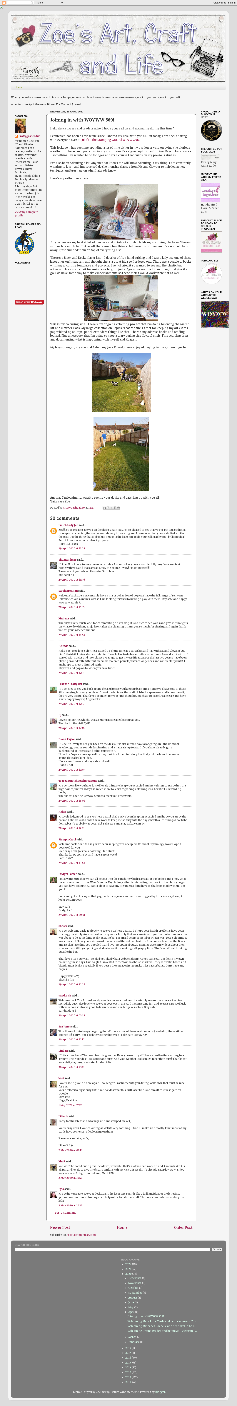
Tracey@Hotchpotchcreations (78, 780)
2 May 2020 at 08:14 (71, 1150)
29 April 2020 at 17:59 (72, 769)
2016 (128, 1357)
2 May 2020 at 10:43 (70, 1177)
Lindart (63, 1050)
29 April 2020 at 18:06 (72, 800)
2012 (128, 1377)
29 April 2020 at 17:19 (71, 704)
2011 (128, 1382)
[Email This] (104, 508)
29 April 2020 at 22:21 (72, 984)
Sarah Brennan (68, 590)
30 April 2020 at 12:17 (71, 1039)
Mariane (64, 618)
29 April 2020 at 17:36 (72, 728)
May (131, 1307)
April (131, 1312)
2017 (128, 1352)
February (134, 1342)
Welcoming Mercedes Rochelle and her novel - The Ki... (162, 1326)
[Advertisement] (219, 390)
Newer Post (60, 1227)
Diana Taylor (67, 739)
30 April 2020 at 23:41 (72, 1067)
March (132, 1337)
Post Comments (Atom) (81, 1234)
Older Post (183, 1227)
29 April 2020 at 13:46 (72, 579)
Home (18, 87)
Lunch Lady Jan (68, 525)
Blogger (160, 1392)
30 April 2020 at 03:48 (72, 1015)
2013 (128, 1372)
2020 (128, 1273)
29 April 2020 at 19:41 (72, 828)
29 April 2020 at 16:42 (72, 635)
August (133, 1297)
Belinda (63, 646)
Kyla (61, 1189)
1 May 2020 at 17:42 (70, 1105)
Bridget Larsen (68, 874)
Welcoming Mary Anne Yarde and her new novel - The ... (163, 1321)
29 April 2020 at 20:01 (72, 914)
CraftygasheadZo (29, 136)
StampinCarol (67, 839)
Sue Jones (65, 1026)
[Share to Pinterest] (118, 508)
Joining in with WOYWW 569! (146, 1316)
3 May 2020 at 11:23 (70, 1205)
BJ (60, 715)
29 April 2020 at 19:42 (72, 863)
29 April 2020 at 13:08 (72, 548)
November (135, 1283)
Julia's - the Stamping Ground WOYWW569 (110, 140)
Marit (62, 1161)
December (135, 1278)
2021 (128, 1269)
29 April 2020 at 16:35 (71, 607)
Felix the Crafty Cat (70, 684)
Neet (61, 1078)
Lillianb (63, 1116)
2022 (128, 1264)
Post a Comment (65, 1212)
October (133, 1287)
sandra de (65, 995)
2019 (128, 1348)
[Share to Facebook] (115, 508)
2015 (128, 1362)
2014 (128, 1367)
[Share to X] (111, 508)
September (135, 1292)
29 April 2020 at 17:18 (71, 673)
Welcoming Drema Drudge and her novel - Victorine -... (162, 1331)
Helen (62, 811)
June (131, 1302)
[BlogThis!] (108, 508)
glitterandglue (67, 559)
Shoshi (63, 926)
